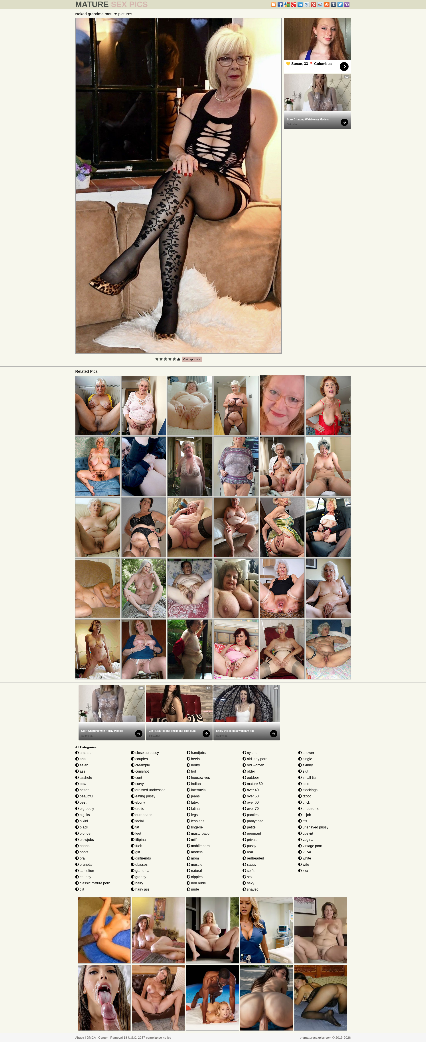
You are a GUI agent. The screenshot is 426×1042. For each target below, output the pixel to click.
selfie (250, 871)
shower (308, 753)
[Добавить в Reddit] (320, 4)
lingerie (196, 827)
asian (83, 765)
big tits (84, 815)
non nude (198, 883)
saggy (251, 864)
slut (305, 771)
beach (84, 790)
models (196, 852)
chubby (85, 877)
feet (137, 833)
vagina (307, 840)
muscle (196, 864)
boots (83, 852)
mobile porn (200, 846)
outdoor (252, 777)
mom (194, 858)
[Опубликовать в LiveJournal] (307, 4)
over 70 (252, 808)
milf (193, 840)
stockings (310, 790)
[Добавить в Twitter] (340, 4)
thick (306, 802)
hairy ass (142, 889)
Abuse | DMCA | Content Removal (99, 1037)
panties (252, 815)
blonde (85, 833)
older (250, 771)
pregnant (253, 833)
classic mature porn (94, 883)
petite (251, 827)
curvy (139, 784)
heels (195, 759)
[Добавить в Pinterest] (313, 4)
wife (305, 864)
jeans (195, 796)
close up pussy (146, 753)
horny (195, 765)
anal (83, 759)
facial (139, 821)
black (83, 827)
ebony (139, 802)
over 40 (252, 790)
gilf (137, 852)
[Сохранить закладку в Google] (287, 4)
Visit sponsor (192, 359)
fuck (138, 846)
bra (82, 858)
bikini (83, 821)
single (307, 759)
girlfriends (142, 858)
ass (82, 771)
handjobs (198, 753)
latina (195, 808)
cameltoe (86, 871)
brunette (86, 864)
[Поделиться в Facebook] (280, 4)
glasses (141, 864)
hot (193, 771)
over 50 (252, 796)
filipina (140, 840)
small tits (309, 777)
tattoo (306, 796)
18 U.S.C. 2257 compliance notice (147, 1037)
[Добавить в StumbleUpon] (326, 4)
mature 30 (254, 784)
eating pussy (144, 796)
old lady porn (256, 759)
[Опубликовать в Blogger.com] (273, 4)
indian (195, 784)
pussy (251, 846)
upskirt (307, 833)
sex (249, 877)
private (252, 840)
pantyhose (254, 821)
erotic (139, 808)
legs (194, 815)
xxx (305, 871)
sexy (250, 883)
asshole (85, 777)
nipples (196, 877)
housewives (200, 777)
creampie (142, 765)
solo (305, 784)
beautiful (86, 796)
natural (196, 871)
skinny (307, 765)
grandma (141, 871)
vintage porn (312, 846)
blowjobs (86, 840)
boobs (84, 846)
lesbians (197, 821)
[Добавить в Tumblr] (333, 4)
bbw (82, 784)
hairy (138, 883)
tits (304, 821)
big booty (86, 808)
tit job (306, 815)
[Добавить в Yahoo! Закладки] (346, 4)
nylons (251, 753)
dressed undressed (150, 790)
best (82, 802)
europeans (143, 815)
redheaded (255, 858)
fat (136, 827)
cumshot (141, 771)
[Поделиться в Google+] (293, 4)
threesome (310, 808)
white (306, 858)
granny (140, 877)
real (249, 852)
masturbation (200, 833)
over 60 (252, 802)
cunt (138, 777)
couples (141, 759)
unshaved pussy (315, 827)
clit (81, 889)
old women (255, 765)
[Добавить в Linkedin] (300, 4)
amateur (86, 753)
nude (194, 889)
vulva (306, 852)
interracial (198, 790)
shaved (252, 889)
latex (194, 802)
